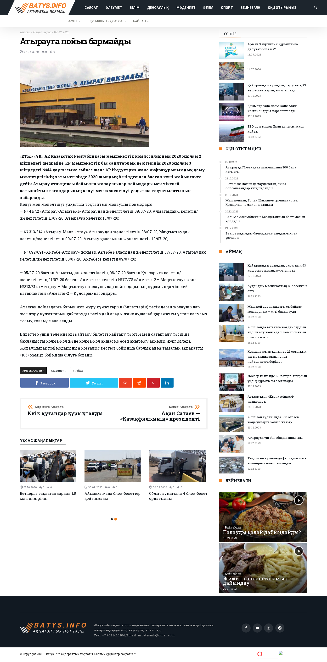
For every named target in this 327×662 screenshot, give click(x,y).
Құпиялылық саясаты (108, 21)
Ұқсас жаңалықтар (41, 441)
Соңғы (230, 34)
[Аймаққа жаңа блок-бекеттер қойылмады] (114, 466)
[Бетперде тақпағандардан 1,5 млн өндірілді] (49, 466)
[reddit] (139, 383)
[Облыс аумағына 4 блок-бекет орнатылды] (178, 466)
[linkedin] (167, 383)
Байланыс (141, 21)
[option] (49, 475)
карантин (59, 370)
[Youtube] (257, 628)
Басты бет (75, 21)
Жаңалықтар (42, 32)
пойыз (79, 370)
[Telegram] (279, 628)
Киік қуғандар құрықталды (65, 410)
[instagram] (268, 628)
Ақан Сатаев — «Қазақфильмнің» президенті (160, 413)
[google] (125, 383)
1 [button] (112, 519)
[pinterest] (153, 383)
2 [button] (115, 519)
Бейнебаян (233, 527)
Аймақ (25, 32)
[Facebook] (246, 628)
